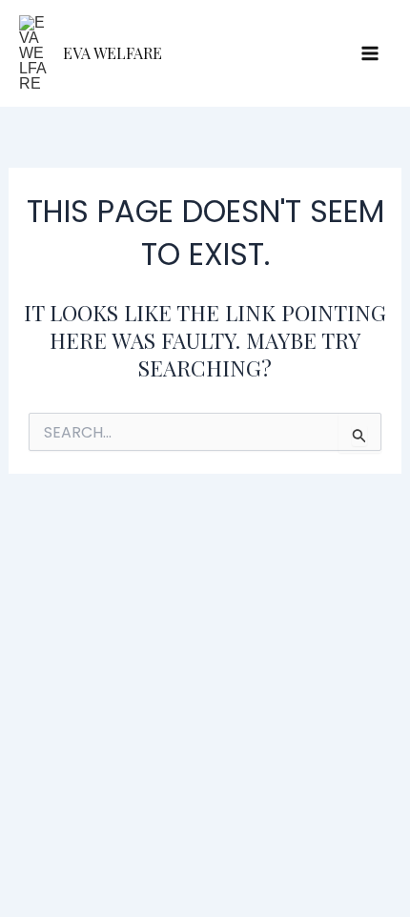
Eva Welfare (112, 53)
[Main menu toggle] (370, 53)
